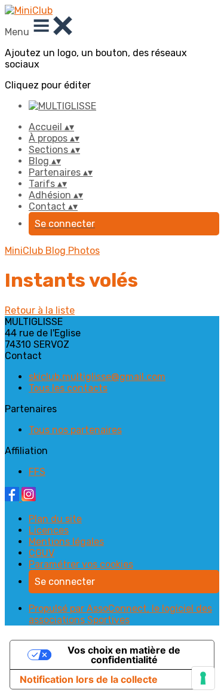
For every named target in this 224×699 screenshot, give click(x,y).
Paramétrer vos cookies (81, 564)
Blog (56, 250)
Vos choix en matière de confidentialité (123, 655)
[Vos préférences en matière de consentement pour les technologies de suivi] (203, 678)
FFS (37, 471)
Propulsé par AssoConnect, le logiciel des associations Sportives (120, 614)
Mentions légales (66, 541)
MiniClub (25, 250)
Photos (84, 250)
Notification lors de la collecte (89, 679)
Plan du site (55, 519)
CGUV (41, 553)
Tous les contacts (68, 388)
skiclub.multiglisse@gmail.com (97, 376)
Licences (49, 530)
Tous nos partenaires (75, 430)
